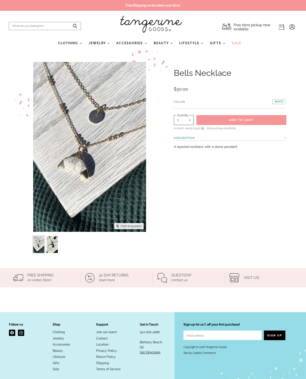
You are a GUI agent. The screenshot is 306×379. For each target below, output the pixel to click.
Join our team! (106, 332)
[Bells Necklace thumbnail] (39, 244)
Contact (102, 338)
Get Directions (150, 352)
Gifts (216, 43)
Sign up (274, 335)
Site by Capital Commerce (199, 353)
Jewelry (98, 43)
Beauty (162, 43)
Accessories (130, 43)
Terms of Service (108, 369)
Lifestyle (189, 43)
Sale (236, 43)
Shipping (102, 363)
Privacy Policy (106, 351)
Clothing (68, 43)
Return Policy (106, 357)
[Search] (75, 26)
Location (102, 344)
